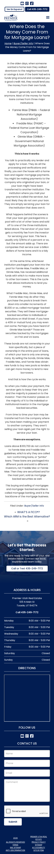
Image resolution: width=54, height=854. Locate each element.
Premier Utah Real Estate (38, 838)
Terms (15, 845)
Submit (13, 822)
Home (8, 43)
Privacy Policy (39, 842)
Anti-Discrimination (15, 850)
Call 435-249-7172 (37, 9)
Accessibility (38, 847)
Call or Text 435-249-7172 (27, 568)
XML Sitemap (15, 847)
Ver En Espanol (14, 9)
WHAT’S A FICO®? (28, 512)
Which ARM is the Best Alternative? (27, 516)
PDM (42, 850)
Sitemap (38, 845)
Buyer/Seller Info (23, 43)
